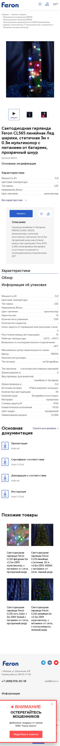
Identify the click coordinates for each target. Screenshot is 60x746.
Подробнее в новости (26, 734)
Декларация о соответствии (28, 475)
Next (53, 115)
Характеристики (16, 271)
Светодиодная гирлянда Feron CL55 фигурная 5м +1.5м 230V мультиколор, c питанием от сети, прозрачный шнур (17, 562)
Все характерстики (12, 200)
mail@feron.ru (51, 681)
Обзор (7, 278)
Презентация (19, 443)
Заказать (21, 213)
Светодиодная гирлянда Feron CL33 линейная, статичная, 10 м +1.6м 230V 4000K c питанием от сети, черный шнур (42, 562)
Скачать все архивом (44, 428)
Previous (6, 115)
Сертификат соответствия (27, 459)
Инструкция (18, 491)
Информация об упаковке (24, 285)
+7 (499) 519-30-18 (14, 681)
